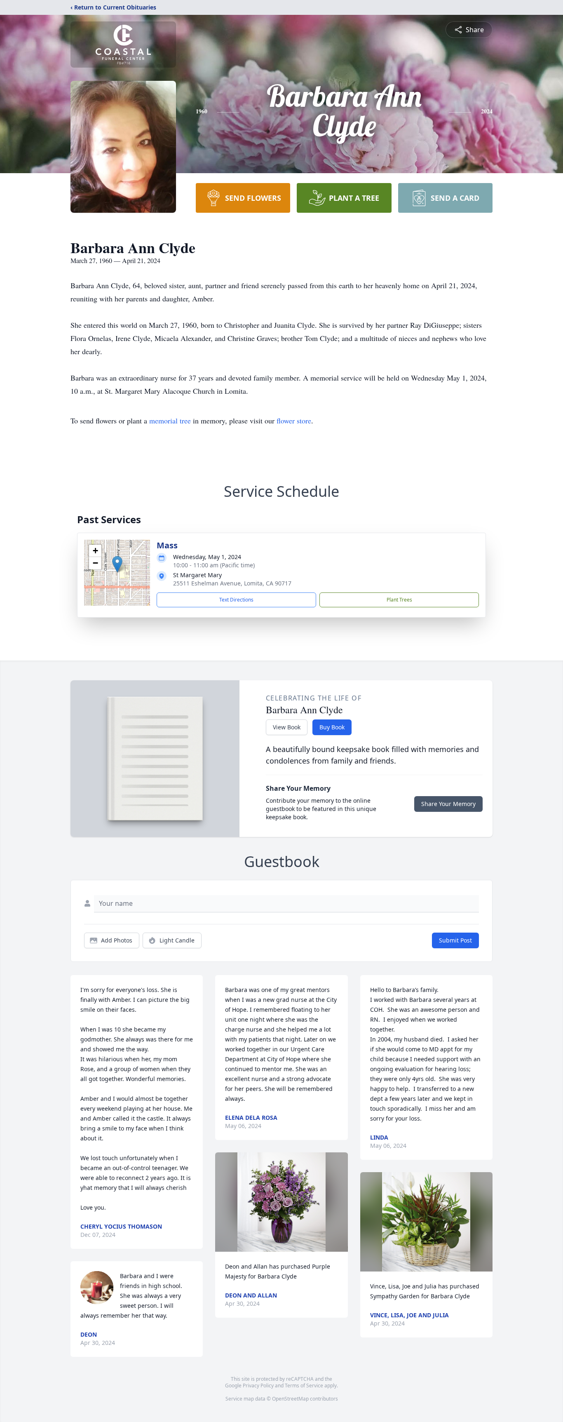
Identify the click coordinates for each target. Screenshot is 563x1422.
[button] (117, 564)
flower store (294, 420)
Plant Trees (399, 599)
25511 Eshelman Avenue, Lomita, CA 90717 (232, 583)
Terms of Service (304, 1385)
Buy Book (332, 727)
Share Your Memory (448, 804)
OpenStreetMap (290, 1398)
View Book (286, 727)
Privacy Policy (258, 1385)
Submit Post (455, 940)
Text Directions (236, 599)
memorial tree (170, 420)
